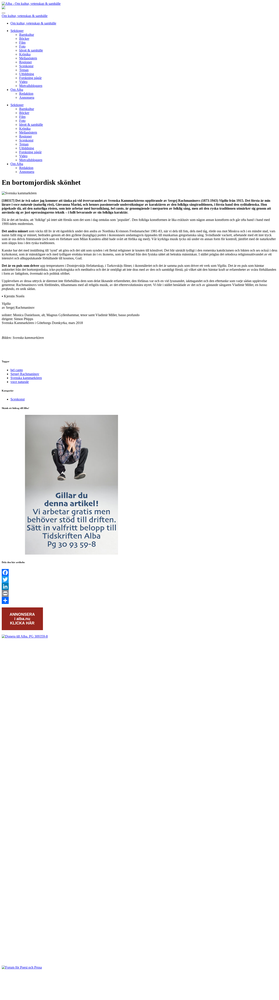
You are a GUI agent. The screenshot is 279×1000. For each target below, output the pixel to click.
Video (23, 82)
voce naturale (19, 382)
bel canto (16, 370)
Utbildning (26, 74)
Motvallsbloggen (30, 86)
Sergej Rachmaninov (24, 374)
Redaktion (26, 93)
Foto (22, 46)
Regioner (25, 62)
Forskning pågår (30, 78)
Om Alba (16, 89)
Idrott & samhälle (31, 50)
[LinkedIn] (139, 586)
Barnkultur (26, 34)
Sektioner (17, 31)
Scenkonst (26, 66)
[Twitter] (139, 579)
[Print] (139, 593)
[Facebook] (139, 572)
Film (22, 42)
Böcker (24, 38)
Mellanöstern (28, 58)
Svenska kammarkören (26, 378)
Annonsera (26, 97)
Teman (24, 70)
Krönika (25, 54)
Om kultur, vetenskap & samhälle (25, 16)
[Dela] (139, 600)
